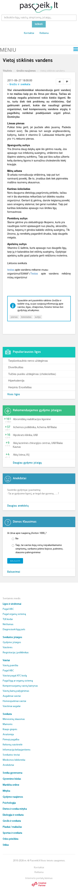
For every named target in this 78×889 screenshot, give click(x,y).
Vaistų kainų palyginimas (16, 691)
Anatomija (8, 734)
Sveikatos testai (11, 755)
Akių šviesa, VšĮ (21, 455)
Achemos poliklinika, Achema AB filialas (35, 427)
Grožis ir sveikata (19, 84)
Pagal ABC (8, 609)
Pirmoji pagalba (11, 739)
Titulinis (7, 70)
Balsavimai (13, 572)
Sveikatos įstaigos (12, 637)
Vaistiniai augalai (11, 706)
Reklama (44, 33)
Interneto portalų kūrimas (39, 878)
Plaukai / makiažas (12, 827)
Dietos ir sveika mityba (15, 809)
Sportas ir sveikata (12, 833)
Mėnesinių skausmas (14, 719)
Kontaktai (29, 33)
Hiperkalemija (16, 380)
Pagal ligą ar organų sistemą (18, 680)
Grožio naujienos (26, 70)
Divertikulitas (15, 367)
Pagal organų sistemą (14, 614)
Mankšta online (11, 785)
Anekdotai (8, 765)
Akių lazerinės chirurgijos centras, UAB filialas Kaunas (38, 445)
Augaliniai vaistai (12, 696)
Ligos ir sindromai (12, 604)
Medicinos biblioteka (14, 760)
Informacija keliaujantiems (16, 749)
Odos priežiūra (10, 839)
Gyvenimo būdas (12, 779)
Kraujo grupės (10, 729)
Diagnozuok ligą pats (14, 629)
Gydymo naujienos (13, 797)
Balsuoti (15, 560)
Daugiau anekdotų (18, 506)
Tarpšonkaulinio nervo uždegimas (28, 360)
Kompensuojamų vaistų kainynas (20, 686)
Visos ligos (13, 394)
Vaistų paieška (10, 665)
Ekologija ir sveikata (13, 815)
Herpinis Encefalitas (20, 387)
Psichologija (9, 803)
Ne (17, 538)
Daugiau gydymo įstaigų (27, 463)
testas (10, 269)
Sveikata (7, 714)
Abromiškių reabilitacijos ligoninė (32, 419)
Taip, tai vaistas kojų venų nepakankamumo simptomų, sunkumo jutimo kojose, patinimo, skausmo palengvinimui (39, 549)
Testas (34, 273)
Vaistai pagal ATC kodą (15, 675)
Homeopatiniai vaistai (14, 701)
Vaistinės (8, 647)
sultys (38, 316)
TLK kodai (8, 619)
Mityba (6, 791)
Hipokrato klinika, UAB (25, 435)
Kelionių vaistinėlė (12, 744)
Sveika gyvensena (12, 773)
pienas (14, 316)
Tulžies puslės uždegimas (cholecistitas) (32, 374)
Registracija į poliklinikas (16, 652)
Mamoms (8, 724)
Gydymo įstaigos (12, 642)
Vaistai (6, 660)
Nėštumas (8, 624)
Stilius (6, 845)
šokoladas (26, 316)
